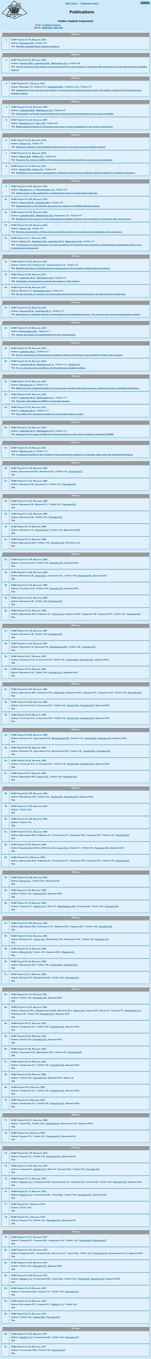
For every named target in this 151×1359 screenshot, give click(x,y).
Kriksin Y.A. (25, 144)
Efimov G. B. (25, 952)
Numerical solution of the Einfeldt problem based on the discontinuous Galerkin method (60, 147)
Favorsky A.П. (75, 471)
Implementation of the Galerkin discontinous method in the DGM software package (58, 206)
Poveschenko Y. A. (45, 190)
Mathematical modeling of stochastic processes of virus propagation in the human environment (64, 127)
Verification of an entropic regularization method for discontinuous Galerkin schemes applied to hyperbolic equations (75, 173)
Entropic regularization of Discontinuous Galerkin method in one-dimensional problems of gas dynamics (69, 232)
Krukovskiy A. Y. (133, 1010)
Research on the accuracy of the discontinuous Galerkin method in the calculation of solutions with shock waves (73, 219)
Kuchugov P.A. (26, 43)
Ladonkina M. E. (56, 241)
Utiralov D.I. (74, 364)
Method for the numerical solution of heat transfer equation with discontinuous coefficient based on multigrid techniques (77, 388)
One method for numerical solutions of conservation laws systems (49, 414)
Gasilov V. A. (40, 906)
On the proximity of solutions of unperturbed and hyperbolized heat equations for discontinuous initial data (70, 294)
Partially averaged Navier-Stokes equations (37, 46)
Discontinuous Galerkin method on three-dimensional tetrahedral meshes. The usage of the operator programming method (78, 314)
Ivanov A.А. (40, 576)
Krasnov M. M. (26, 203)
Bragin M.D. (25, 156)
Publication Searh (89, 3)
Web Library (71, 3)
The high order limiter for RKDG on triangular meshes (43, 401)
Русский (145, 3)
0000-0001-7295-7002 (52, 28)
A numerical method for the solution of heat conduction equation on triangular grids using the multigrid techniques (74, 455)
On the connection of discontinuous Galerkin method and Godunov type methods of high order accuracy (69, 355)
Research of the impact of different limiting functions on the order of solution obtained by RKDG (65, 434)
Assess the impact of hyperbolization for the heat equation (46, 335)
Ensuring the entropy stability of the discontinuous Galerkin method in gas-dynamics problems (64, 160)
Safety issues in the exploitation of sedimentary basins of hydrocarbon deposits (56, 193)
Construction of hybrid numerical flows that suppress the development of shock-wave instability (65, 114)
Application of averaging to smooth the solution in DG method (47, 281)
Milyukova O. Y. (27, 385)
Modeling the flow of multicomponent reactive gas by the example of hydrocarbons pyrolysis (63, 268)
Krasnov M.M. (26, 63)
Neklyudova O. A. (45, 364)
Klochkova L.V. (27, 123)
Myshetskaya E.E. (42, 291)
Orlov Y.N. (40, 123)
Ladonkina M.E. (42, 63)
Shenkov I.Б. (68, 952)
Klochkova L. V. (27, 190)
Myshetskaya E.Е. (58, 647)
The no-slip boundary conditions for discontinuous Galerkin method (50, 368)
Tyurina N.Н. (72, 660)
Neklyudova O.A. (59, 63)
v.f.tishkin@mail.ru (51, 25)
